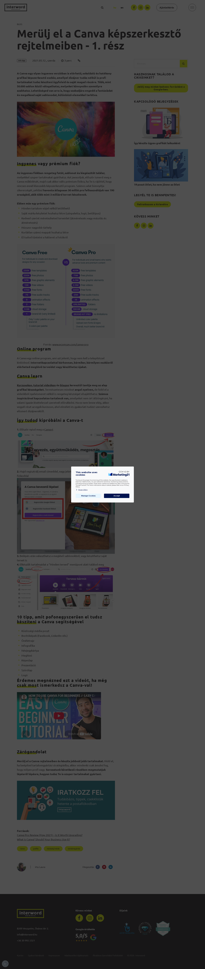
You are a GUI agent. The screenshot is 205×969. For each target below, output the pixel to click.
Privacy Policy (83, 489)
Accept (117, 496)
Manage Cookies (88, 496)
